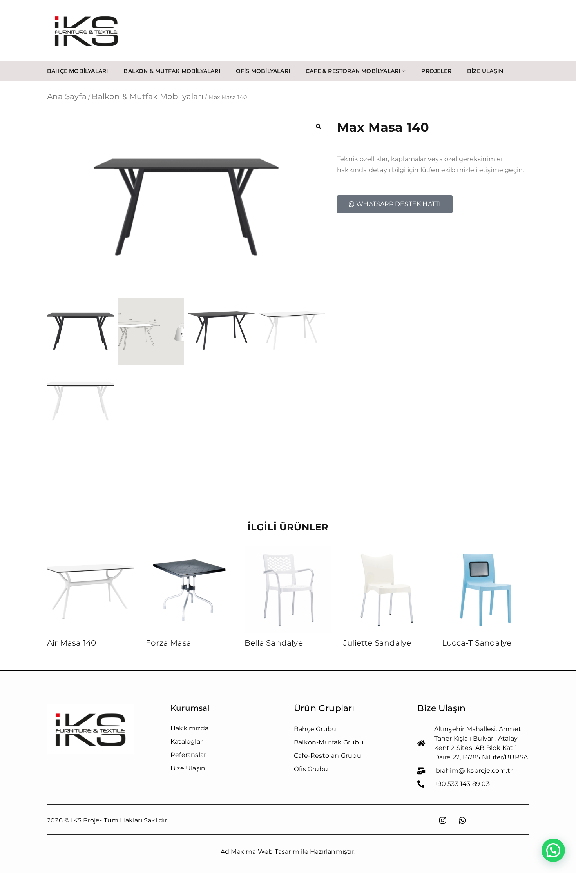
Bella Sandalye (274, 643)
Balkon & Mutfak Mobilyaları (147, 96)
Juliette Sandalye (377, 643)
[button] (318, 126)
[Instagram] (443, 820)
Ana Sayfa (67, 96)
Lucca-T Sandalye (476, 643)
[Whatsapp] (462, 820)
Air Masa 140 (71, 643)
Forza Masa (168, 643)
